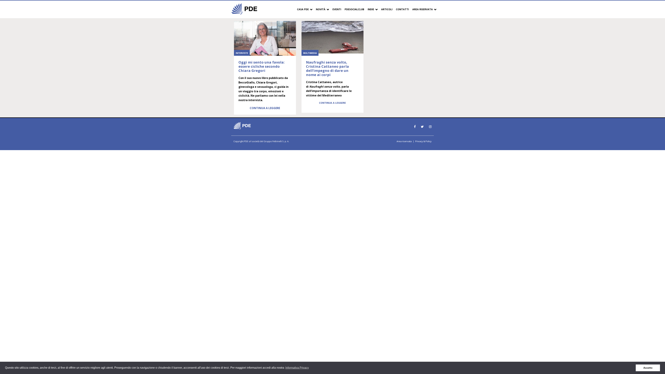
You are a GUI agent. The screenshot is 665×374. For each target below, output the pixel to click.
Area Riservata (422, 9)
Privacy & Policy (423, 141)
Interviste (242, 53)
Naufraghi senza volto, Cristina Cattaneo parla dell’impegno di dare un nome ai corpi (327, 68)
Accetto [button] (648, 367)
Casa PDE (303, 9)
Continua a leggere (265, 108)
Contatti (402, 9)
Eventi (336, 9)
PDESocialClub (354, 9)
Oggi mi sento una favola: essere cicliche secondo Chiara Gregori (261, 66)
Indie (371, 9)
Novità (320, 9)
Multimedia (310, 53)
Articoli (386, 9)
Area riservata (404, 141)
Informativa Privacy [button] (297, 367)
